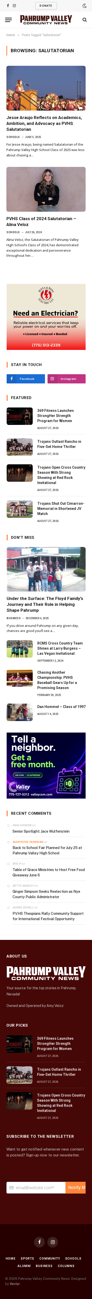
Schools (73, 1258)
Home (11, 1258)
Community (49, 1258)
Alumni (24, 1266)
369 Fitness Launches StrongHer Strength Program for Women (55, 416)
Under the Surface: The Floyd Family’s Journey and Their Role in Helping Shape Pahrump (45, 604)
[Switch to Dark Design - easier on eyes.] (84, 6)
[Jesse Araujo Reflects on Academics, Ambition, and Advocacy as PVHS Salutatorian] (46, 88)
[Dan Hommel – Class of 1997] (20, 712)
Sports (27, 1258)
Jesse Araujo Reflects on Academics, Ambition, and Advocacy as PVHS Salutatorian (44, 123)
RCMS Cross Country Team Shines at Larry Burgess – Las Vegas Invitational (60, 648)
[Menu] (8, 20)
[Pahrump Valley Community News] (46, 19)
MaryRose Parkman (28, 842)
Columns (66, 1266)
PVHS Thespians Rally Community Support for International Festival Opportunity (48, 916)
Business (44, 1266)
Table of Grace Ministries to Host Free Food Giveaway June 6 (49, 872)
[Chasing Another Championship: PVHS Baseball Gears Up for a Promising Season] (20, 678)
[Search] (84, 20)
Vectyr (15, 1284)
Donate (46, 5)
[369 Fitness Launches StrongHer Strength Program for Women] (20, 416)
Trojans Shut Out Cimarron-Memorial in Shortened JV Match (60, 508)
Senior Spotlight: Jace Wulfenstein (41, 831)
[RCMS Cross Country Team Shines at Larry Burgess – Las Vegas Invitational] (20, 649)
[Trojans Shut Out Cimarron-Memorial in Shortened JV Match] (20, 509)
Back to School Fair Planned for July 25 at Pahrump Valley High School (47, 850)
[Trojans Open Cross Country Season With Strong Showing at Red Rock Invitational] (20, 473)
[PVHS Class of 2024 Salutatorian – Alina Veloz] (46, 189)
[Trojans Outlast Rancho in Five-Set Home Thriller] (20, 447)
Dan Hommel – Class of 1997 (61, 707)
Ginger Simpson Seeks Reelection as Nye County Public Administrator (46, 894)
